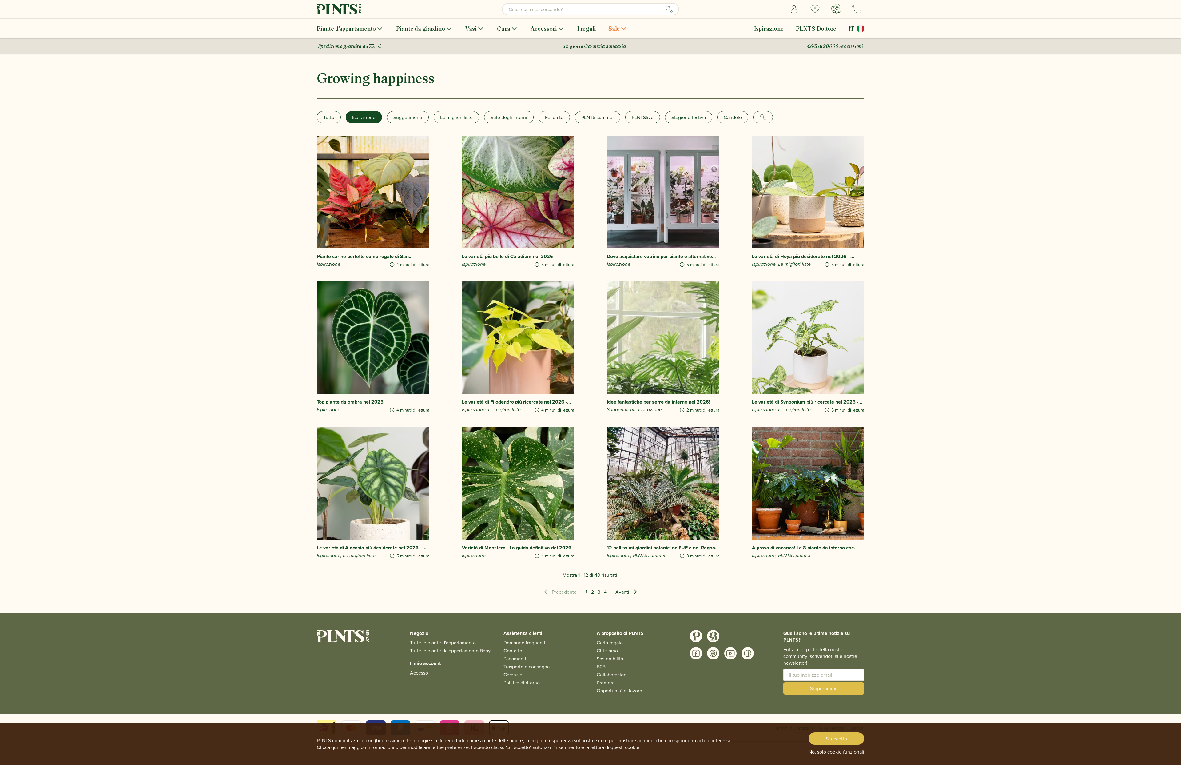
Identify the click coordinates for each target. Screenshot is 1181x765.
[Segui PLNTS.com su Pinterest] (713, 653)
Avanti (622, 591)
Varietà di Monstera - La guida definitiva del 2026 (516, 547)
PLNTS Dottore (816, 28)
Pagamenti (514, 658)
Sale (614, 28)
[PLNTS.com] (339, 9)
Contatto (512, 650)
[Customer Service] (836, 8)
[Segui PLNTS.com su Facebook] (696, 653)
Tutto (328, 117)
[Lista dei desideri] (815, 9)
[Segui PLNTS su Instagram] (696, 636)
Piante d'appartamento (346, 28)
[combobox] (590, 9)
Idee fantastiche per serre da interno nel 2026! (658, 402)
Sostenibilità (610, 658)
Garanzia (512, 674)
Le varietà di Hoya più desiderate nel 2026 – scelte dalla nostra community (801, 256)
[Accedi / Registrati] (794, 9)
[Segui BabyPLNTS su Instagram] (713, 636)
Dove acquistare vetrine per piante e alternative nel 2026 (659, 256)
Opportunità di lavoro (619, 690)
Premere (606, 682)
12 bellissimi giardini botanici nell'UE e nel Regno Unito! (661, 547)
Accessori (544, 28)
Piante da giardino (420, 28)
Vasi (471, 28)
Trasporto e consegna (526, 666)
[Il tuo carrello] (856, 9)
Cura (503, 28)
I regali (586, 28)
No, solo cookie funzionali (836, 751)
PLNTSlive (643, 117)
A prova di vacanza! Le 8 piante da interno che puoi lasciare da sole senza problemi (803, 547)
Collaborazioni (612, 674)
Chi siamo (607, 650)
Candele (733, 117)
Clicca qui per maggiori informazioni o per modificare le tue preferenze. (393, 747)
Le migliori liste (456, 117)
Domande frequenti (524, 642)
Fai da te (554, 117)
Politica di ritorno (521, 682)
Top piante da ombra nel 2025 (350, 402)
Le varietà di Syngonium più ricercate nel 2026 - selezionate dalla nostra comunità (805, 402)
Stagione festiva (688, 117)
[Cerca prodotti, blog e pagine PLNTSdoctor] (669, 9)
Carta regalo (610, 642)
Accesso (419, 672)
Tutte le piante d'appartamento (443, 642)
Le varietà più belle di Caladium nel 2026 (507, 256)
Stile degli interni (509, 117)
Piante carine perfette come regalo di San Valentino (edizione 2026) (363, 256)
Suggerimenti (407, 117)
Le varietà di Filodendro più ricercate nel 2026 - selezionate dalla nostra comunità (514, 402)
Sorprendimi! (823, 688)
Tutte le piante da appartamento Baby (450, 650)
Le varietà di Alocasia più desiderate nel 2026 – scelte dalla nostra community (370, 547)
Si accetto (836, 738)
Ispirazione (769, 28)
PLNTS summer (597, 117)
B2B (601, 666)
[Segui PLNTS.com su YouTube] (730, 653)
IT (851, 28)
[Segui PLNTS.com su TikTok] (748, 653)
